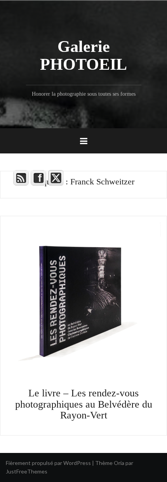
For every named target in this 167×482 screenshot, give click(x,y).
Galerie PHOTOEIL (83, 55)
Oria (119, 463)
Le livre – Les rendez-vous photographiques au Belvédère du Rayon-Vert (83, 404)
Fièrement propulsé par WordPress (48, 463)
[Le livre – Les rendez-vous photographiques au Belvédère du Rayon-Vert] (83, 298)
